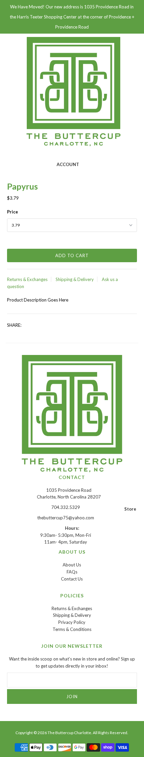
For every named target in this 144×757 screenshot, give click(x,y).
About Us (72, 564)
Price (12, 211)
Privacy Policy (71, 622)
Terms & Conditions (72, 629)
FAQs (72, 571)
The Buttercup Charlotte (69, 732)
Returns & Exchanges (27, 279)
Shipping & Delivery (75, 279)
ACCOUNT (68, 164)
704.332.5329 (65, 507)
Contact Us (72, 579)
